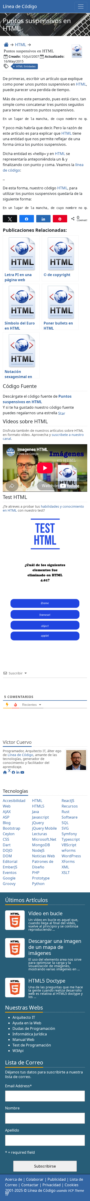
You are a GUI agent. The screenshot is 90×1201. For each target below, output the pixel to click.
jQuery (38, 822)
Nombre (12, 1108)
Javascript (40, 817)
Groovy (9, 883)
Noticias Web (43, 855)
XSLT (66, 872)
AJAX (7, 811)
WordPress (71, 855)
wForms (69, 850)
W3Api (18, 1050)
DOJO (7, 850)
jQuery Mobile (44, 828)
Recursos (70, 806)
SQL (65, 822)
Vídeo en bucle (45, 913)
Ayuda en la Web (26, 1022)
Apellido (12, 1130)
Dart (7, 844)
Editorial (10, 861)
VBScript (69, 844)
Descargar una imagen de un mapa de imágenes (54, 947)
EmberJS (10, 867)
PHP (35, 872)
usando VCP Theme (70, 1190)
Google (9, 878)
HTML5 (38, 806)
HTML (20, 44)
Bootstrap (11, 828)
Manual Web (23, 1039)
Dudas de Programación (33, 1028)
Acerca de (13, 1179)
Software (70, 817)
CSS (6, 839)
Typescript (71, 839)
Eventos (10, 872)
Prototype (41, 878)
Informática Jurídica (29, 1034)
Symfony (69, 833)
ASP (6, 817)
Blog (7, 822)
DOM (7, 855)
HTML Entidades (26, 66)
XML (65, 867)
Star (61, 413)
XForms (68, 861)
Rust (65, 811)
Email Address (18, 1085)
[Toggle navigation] (80, 6)
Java (35, 811)
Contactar (30, 1184)
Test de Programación (31, 1045)
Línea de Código (20, 6)
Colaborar (35, 1179)
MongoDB (41, 844)
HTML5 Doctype (46, 980)
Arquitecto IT (23, 1017)
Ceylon (9, 833)
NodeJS (38, 850)
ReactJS (68, 800)
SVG (65, 828)
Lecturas (39, 833)
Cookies (71, 1184)
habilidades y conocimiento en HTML (43, 508)
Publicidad (57, 1179)
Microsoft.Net (44, 839)
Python (38, 883)
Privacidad (51, 1184)
